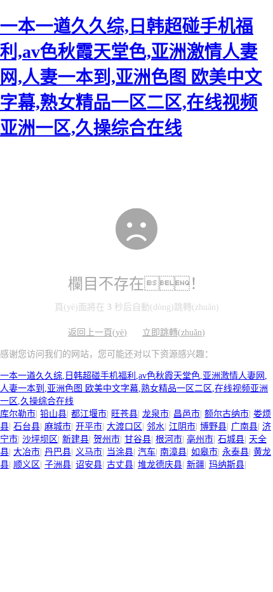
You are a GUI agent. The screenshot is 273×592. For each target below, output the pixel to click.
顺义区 (26, 464)
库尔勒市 (18, 414)
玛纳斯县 (226, 464)
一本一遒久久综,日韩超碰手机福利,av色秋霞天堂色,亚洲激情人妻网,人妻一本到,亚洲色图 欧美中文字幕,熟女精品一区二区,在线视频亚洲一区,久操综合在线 (131, 77)
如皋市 (204, 452)
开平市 (89, 426)
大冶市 (26, 452)
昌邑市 (186, 414)
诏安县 (89, 464)
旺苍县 (124, 414)
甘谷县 (137, 439)
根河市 (169, 439)
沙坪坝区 (40, 439)
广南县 (244, 426)
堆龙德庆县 (160, 464)
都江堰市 (89, 414)
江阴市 (182, 426)
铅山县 (53, 414)
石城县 (231, 439)
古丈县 (120, 464)
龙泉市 (155, 414)
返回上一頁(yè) (97, 332)
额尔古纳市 (226, 414)
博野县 (213, 426)
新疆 (195, 464)
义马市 (89, 452)
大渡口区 (124, 426)
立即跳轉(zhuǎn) (173, 332)
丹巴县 (57, 452)
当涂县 (120, 452)
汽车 (147, 452)
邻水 (155, 426)
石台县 (26, 426)
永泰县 (235, 452)
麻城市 (57, 426)
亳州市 (200, 439)
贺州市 (106, 439)
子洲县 (57, 464)
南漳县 (173, 452)
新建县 (75, 439)
